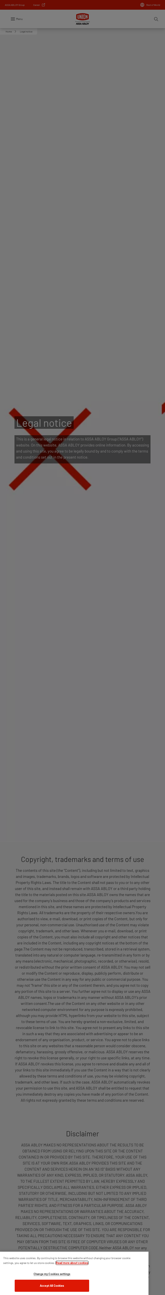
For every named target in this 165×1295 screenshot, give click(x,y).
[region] (74, 1273)
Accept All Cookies (52, 1285)
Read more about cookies (72, 1263)
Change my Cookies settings (52, 1274)
